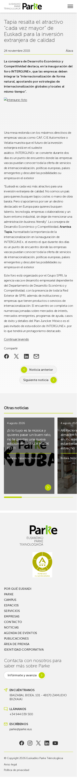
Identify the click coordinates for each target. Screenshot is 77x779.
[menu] (70, 6)
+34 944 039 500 (21, 714)
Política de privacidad (16, 770)
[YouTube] (55, 743)
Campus (10, 600)
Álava (69, 51)
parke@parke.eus (20, 729)
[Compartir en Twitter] (16, 356)
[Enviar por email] (36, 356)
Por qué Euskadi (17, 589)
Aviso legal (10, 764)
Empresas (11, 616)
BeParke (12, 458)
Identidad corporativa (24, 649)
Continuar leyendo (16, 339)
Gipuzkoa (24, 458)
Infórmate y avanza (22, 675)
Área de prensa (17, 644)
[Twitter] (38, 743)
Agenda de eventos (20, 633)
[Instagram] (30, 743)
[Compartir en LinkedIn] (26, 356)
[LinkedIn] (46, 743)
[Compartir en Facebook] (6, 356)
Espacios (11, 605)
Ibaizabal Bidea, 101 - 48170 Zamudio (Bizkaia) (38, 697)
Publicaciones (16, 638)
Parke (9, 594)
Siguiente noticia (35, 380)
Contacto (13, 622)
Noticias (35, 458)
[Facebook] (21, 743)
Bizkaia (65, 458)
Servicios (12, 611)
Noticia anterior (41, 370)
